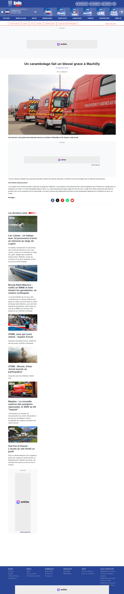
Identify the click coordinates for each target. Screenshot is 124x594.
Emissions (48, 574)
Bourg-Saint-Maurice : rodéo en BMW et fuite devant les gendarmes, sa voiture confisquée (22, 289)
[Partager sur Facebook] (52, 201)
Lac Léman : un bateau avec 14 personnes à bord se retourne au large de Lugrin (22, 239)
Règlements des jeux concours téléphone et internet (107, 585)
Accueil (6, 18)
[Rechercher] (114, 4)
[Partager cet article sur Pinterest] (62, 201)
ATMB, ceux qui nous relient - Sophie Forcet (20, 335)
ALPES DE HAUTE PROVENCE (67, 24)
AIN (32, 24)
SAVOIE (25, 24)
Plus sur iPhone (87, 571)
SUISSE (39, 24)
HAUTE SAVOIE (14, 24)
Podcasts (62, 18)
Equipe (10, 574)
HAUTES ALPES (50, 24)
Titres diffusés (13, 576)
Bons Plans (21, 18)
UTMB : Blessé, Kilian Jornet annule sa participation (20, 369)
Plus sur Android (88, 574)
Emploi (118, 18)
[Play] (3, 12)
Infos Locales (31, 574)
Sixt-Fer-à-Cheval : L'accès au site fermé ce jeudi (21, 449)
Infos (34, 18)
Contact (11, 571)
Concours (77, 18)
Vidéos (90, 18)
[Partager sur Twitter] (57, 201)
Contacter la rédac (33, 576)
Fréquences (12, 578)
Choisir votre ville (110, 24)
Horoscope (104, 18)
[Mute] (35, 11)
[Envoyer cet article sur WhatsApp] (67, 201)
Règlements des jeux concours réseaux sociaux (107, 573)
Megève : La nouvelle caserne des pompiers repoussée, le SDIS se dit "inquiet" (22, 405)
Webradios (47, 18)
